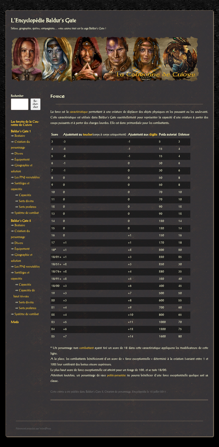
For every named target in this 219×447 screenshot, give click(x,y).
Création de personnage (118, 391)
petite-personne (116, 375)
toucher (87, 134)
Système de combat (27, 213)
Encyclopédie (139, 391)
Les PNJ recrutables (27, 177)
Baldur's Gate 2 (94, 391)
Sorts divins (26, 201)
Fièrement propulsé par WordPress (33, 429)
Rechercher (17, 96)
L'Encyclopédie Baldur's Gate (43, 20)
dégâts (153, 134)
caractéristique (79, 111)
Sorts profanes (27, 207)
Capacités (25, 195)
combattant (86, 348)
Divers (19, 153)
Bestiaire (20, 135)
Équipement (22, 159)
